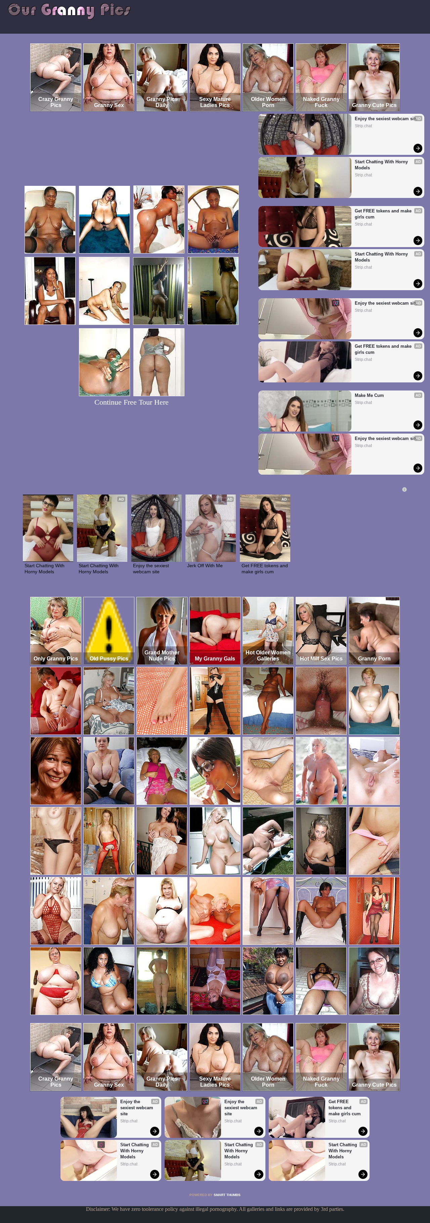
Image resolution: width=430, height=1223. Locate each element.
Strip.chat (363, 126)
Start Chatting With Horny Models (382, 164)
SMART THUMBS (227, 1195)
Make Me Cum (369, 395)
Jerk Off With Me (205, 565)
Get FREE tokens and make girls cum (384, 213)
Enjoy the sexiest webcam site (386, 118)
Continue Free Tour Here (131, 402)
